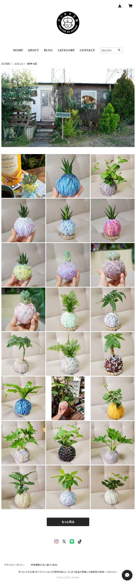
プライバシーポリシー (14, 565)
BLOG (48, 50)
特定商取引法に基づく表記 (44, 565)
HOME (18, 50)
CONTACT (87, 50)
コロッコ (19, 63)
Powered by (64, 577)
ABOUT (33, 50)
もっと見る (68, 522)
